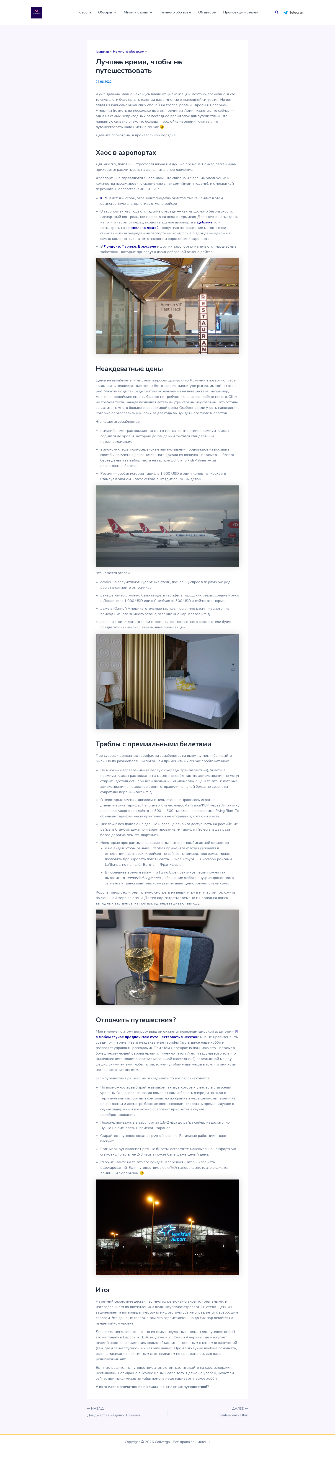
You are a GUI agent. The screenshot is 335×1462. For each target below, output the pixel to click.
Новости (84, 12)
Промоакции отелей (240, 12)
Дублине (205, 222)
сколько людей (145, 227)
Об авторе (207, 12)
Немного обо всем (175, 12)
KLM (104, 198)
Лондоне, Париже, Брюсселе (130, 246)
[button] (114, 13)
